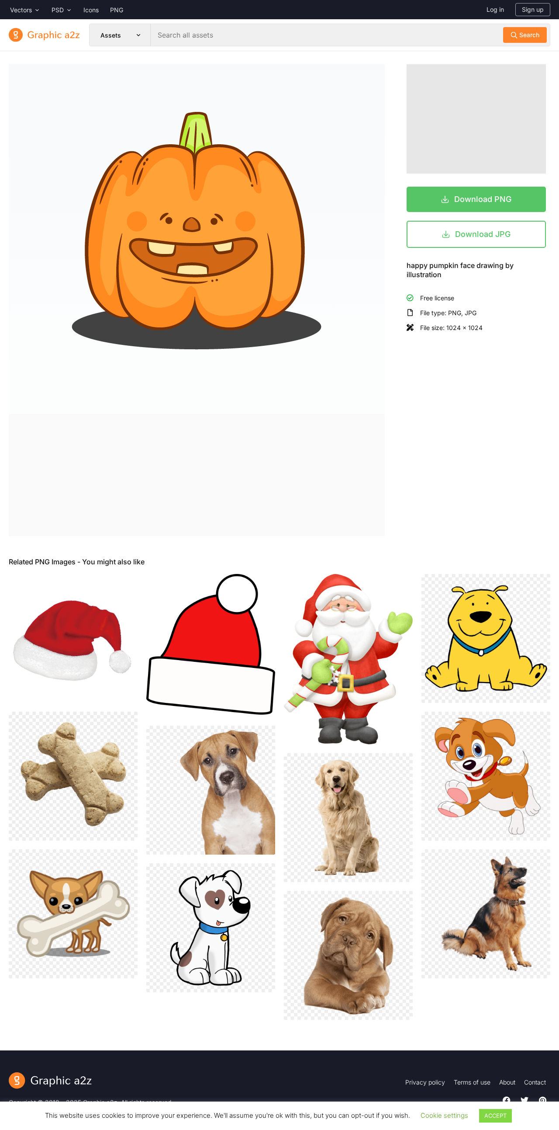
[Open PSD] (69, 9)
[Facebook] (506, 1100)
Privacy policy (425, 1082)
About (507, 1082)
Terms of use (472, 1082)
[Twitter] (524, 1100)
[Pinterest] (542, 1100)
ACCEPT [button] (495, 1115)
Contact (535, 1082)
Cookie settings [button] (444, 1115)
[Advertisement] (197, 475)
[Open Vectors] (37, 9)
